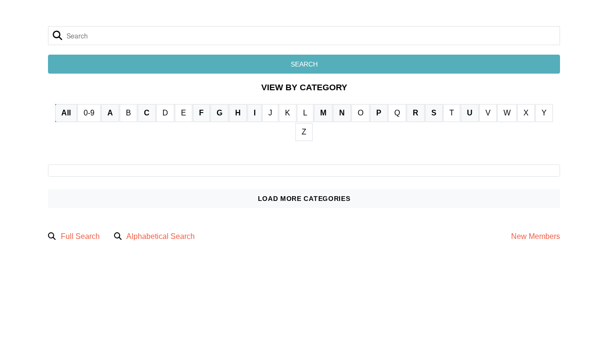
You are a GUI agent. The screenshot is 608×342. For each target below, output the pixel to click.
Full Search (80, 236)
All (66, 113)
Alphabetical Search (160, 236)
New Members (535, 236)
